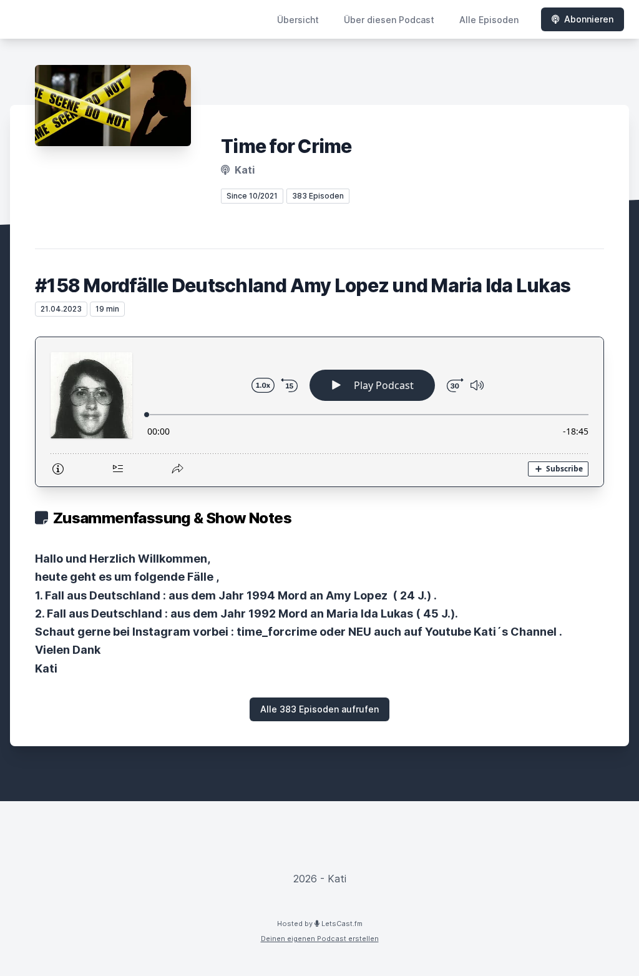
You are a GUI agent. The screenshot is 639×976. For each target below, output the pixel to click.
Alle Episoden (489, 19)
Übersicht (298, 19)
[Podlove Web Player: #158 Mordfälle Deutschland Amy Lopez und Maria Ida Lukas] (319, 411)
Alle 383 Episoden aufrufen (319, 709)
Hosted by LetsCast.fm (320, 923)
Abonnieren (588, 19)
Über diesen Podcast (389, 19)
